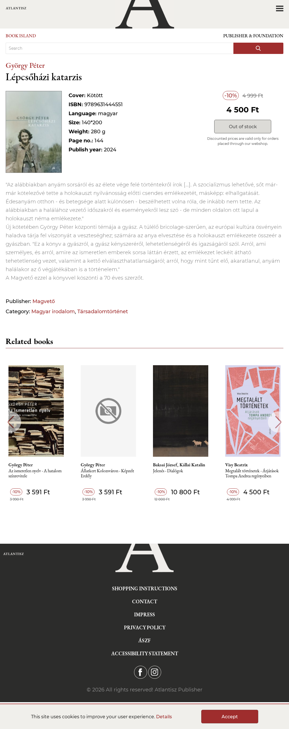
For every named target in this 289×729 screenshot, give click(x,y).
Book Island (21, 36)
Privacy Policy (144, 627)
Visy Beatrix (236, 464)
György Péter (25, 65)
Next (278, 422)
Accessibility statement (144, 653)
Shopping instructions (144, 588)
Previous (10, 422)
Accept (230, 716)
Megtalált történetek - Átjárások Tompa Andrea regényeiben (252, 473)
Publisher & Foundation (253, 36)
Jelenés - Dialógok (168, 471)
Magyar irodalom (53, 311)
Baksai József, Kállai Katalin (179, 464)
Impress (144, 614)
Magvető (43, 301)
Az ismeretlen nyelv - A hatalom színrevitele (35, 473)
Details (164, 716)
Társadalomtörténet (102, 311)
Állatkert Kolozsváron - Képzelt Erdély (107, 473)
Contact (144, 601)
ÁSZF (144, 640)
